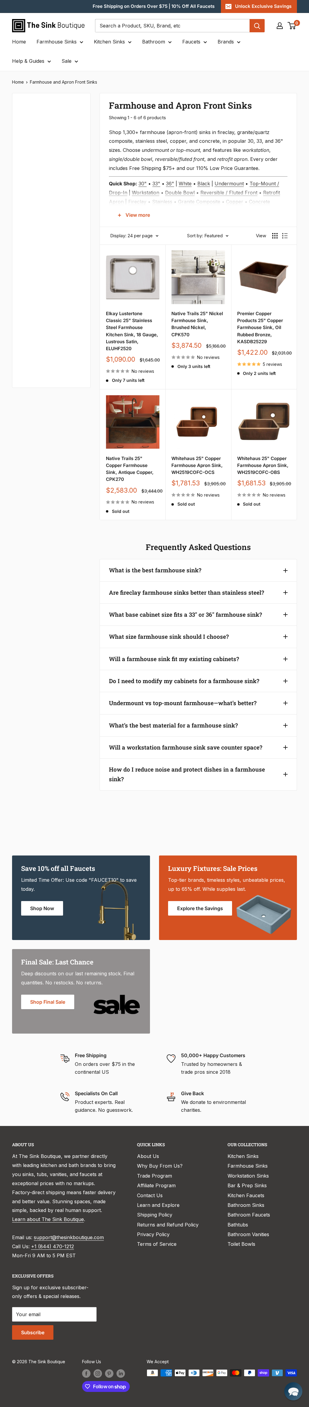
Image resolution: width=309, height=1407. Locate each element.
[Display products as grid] (275, 235)
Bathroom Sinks (246, 1205)
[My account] (280, 25)
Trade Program (154, 1176)
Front (26, 366)
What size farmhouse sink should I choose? (169, 636)
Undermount (229, 184)
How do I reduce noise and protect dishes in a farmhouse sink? (187, 774)
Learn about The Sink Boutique (48, 1219)
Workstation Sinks (248, 1176)
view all (71, 102)
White (185, 184)
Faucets (191, 42)
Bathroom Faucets (249, 1215)
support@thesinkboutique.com (69, 1237)
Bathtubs (238, 1225)
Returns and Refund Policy (168, 1225)
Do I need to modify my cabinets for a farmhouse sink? (184, 681)
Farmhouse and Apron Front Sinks (63, 82)
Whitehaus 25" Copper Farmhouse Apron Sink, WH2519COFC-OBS (262, 465)
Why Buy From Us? (160, 1166)
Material (29, 155)
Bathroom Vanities (248, 1234)
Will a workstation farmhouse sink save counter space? (185, 747)
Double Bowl (180, 193)
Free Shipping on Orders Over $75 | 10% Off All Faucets (154, 6)
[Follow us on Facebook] (86, 1373)
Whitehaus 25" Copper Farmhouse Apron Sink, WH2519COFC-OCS (197, 465)
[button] (293, 1391)
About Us (148, 1156)
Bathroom (153, 42)
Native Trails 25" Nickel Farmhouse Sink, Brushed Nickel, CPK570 (197, 324)
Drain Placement (39, 325)
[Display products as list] (285, 235)
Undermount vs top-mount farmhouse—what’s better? (182, 703)
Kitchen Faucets (246, 1195)
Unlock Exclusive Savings (263, 6)
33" (156, 184)
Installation (33, 305)
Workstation (145, 193)
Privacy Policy (153, 1234)
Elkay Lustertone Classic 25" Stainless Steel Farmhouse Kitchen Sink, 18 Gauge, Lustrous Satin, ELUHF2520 (132, 331)
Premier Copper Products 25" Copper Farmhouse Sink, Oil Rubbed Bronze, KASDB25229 (260, 327)
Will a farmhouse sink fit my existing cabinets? (174, 659)
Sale (67, 61)
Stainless (162, 202)
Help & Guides (28, 61)
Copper (234, 202)
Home (19, 42)
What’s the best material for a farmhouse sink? (173, 725)
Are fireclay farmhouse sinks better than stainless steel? (186, 592)
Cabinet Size (34, 264)
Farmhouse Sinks (57, 42)
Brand (27, 285)
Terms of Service (157, 1244)
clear (73, 262)
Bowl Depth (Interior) (44, 244)
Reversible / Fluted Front (228, 193)
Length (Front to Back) (39, 199)
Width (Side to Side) (43, 175)
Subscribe (32, 1332)
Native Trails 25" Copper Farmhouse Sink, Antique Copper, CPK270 (130, 469)
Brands (226, 42)
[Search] (257, 25)
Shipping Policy (154, 1215)
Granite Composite (199, 202)
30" (143, 184)
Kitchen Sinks (109, 42)
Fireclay (137, 202)
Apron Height (35, 224)
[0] (292, 25)
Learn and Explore (158, 1205)
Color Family (34, 121)
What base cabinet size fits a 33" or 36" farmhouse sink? (185, 614)
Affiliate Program (156, 1185)
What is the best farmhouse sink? (155, 570)
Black (203, 184)
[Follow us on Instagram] (98, 1373)
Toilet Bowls (241, 1244)
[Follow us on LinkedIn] (120, 1373)
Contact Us (150, 1195)
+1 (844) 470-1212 (52, 1246)
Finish (27, 345)
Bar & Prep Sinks (247, 1185)
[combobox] (172, 25)
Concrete (259, 202)
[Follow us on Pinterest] (109, 1373)
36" (170, 184)
